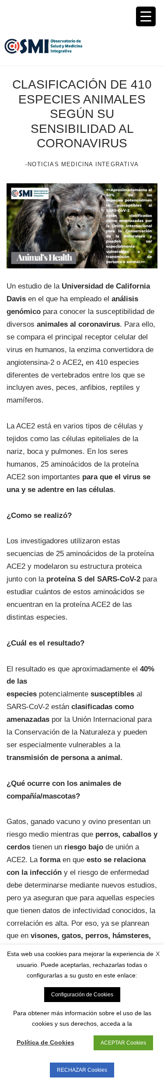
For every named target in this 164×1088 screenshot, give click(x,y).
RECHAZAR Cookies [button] (82, 1070)
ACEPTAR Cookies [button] (123, 1043)
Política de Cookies (45, 1042)
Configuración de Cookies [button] (82, 995)
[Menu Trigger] (146, 16)
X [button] (158, 953)
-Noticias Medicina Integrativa (82, 164)
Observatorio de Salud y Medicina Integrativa (43, 46)
